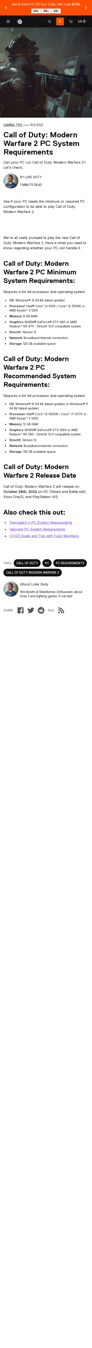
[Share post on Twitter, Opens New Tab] (30, 610)
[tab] (49, 21)
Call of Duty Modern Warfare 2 (32, 572)
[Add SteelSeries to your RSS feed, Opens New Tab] (61, 610)
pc (47, 563)
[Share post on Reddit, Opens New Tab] (41, 610)
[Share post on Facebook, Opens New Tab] (20, 610)
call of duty (27, 563)
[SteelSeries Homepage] (20, 21)
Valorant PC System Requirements (37, 529)
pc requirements (70, 563)
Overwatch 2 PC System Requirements (40, 522)
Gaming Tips (12, 125)
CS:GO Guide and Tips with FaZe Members (44, 536)
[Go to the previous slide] (6, 7)
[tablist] (49, 21)
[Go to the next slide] (86, 7)
